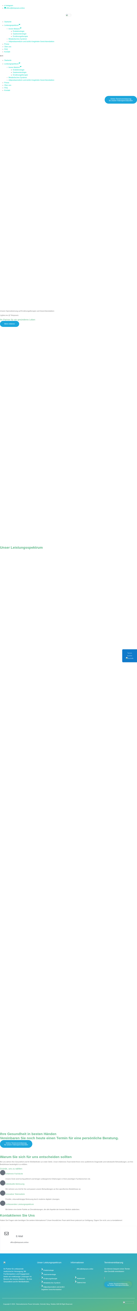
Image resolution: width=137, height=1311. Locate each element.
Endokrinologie (18, 31)
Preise (6, 44)
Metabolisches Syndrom (18, 39)
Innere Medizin (14, 29)
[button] (68, 56)
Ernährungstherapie (20, 36)
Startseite (7, 22)
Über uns (7, 47)
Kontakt (7, 52)
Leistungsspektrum (11, 25)
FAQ (6, 49)
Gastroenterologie (19, 34)
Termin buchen (129, 654)
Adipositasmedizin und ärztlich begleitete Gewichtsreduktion (31, 41)
